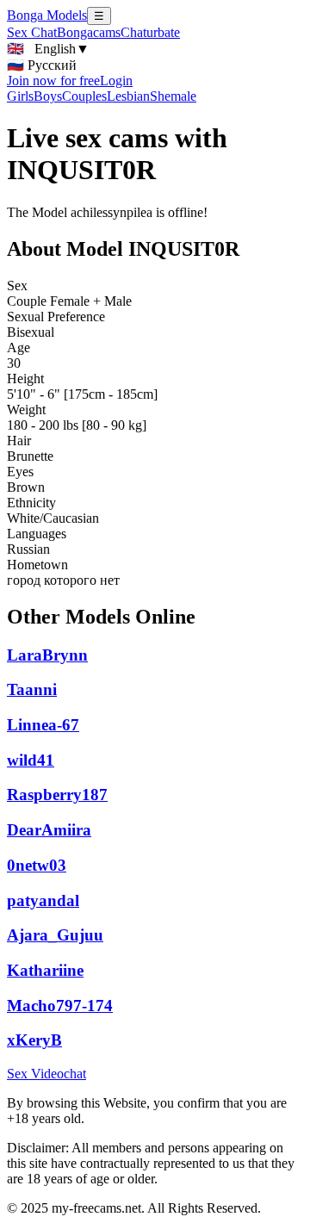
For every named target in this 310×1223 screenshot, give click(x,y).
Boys (48, 96)
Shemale (173, 96)
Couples (84, 96)
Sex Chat (32, 32)
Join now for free (53, 80)
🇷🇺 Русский (42, 65)
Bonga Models (47, 15)
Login (116, 80)
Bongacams (89, 32)
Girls (20, 96)
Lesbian (128, 96)
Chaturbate (150, 32)
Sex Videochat (46, 1073)
